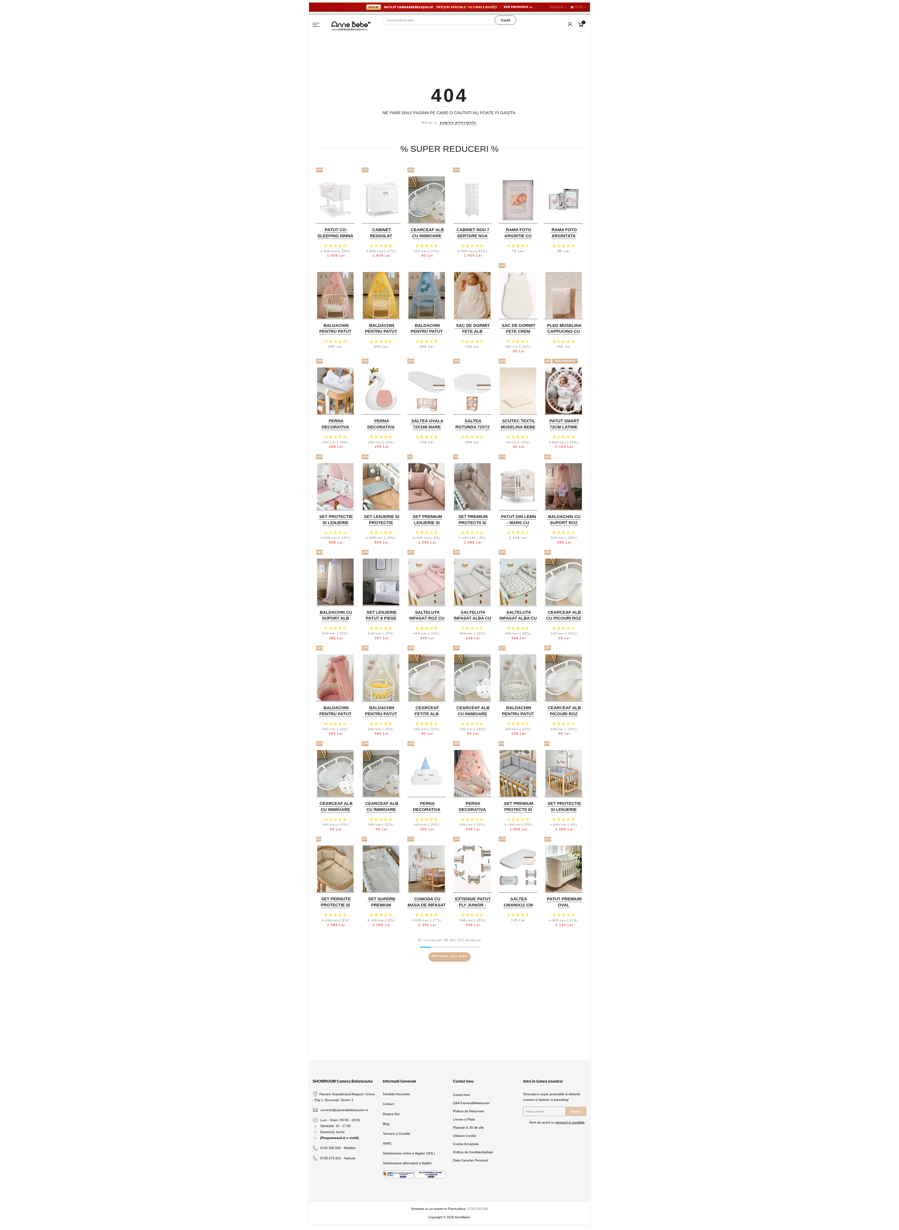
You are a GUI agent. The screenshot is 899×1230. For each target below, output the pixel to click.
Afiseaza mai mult (449, 956)
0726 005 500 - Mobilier (338, 1148)
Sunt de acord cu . (557, 1122)
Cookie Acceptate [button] (466, 1144)
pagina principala (458, 122)
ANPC (387, 1143)
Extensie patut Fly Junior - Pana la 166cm (473, 905)
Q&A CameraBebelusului (471, 1103)
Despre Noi (391, 1114)
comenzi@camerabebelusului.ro (344, 1110)
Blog (386, 1124)
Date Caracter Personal (470, 1160)
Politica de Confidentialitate (473, 1152)
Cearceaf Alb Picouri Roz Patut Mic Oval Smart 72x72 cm (563, 716)
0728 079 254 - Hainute (337, 1158)
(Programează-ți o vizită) (339, 1138)
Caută (505, 20)
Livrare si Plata (464, 1119)
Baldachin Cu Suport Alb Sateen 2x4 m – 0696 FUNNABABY (335, 621)
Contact (388, 1104)
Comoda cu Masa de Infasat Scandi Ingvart (427, 905)
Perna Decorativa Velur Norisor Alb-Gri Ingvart (335, 430)
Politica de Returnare (468, 1111)
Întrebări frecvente (396, 1094)
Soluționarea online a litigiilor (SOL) (409, 1153)
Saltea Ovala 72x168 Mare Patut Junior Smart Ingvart (426, 430)
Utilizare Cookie (464, 1136)
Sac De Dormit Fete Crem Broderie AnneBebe (518, 334)
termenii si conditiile (570, 1122)
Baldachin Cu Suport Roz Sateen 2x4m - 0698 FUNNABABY (563, 525)
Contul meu (461, 1095)
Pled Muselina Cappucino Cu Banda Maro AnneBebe (564, 334)
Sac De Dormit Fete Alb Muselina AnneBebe (473, 334)
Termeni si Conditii (396, 1133)
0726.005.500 (478, 1209)
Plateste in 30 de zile (468, 1127)
